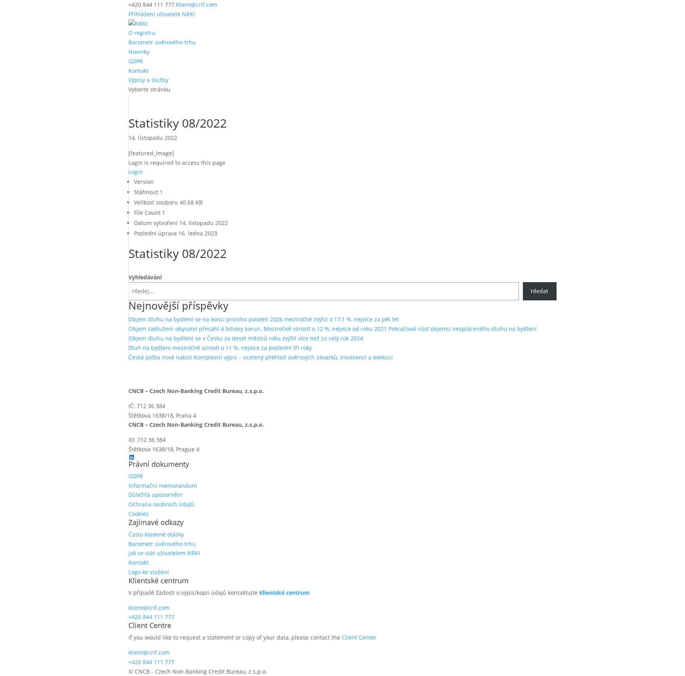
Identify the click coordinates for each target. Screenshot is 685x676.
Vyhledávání (145, 277)
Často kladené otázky (156, 534)
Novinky (138, 51)
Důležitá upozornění (155, 494)
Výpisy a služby (148, 80)
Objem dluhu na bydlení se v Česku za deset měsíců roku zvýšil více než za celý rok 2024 (245, 338)
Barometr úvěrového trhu (162, 42)
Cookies (138, 514)
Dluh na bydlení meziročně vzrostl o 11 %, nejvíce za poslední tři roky (220, 347)
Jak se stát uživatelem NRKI (164, 553)
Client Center (359, 637)
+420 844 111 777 (151, 617)
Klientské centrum (284, 592)
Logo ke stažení (148, 572)
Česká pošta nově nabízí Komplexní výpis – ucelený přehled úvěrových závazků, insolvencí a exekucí (260, 357)
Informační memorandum (162, 485)
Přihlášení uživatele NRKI (161, 14)
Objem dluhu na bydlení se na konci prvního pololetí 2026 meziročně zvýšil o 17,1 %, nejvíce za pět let (263, 319)
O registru (141, 32)
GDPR (135, 61)
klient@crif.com (149, 607)
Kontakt (138, 70)
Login (135, 172)
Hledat (539, 291)
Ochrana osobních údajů (161, 504)
